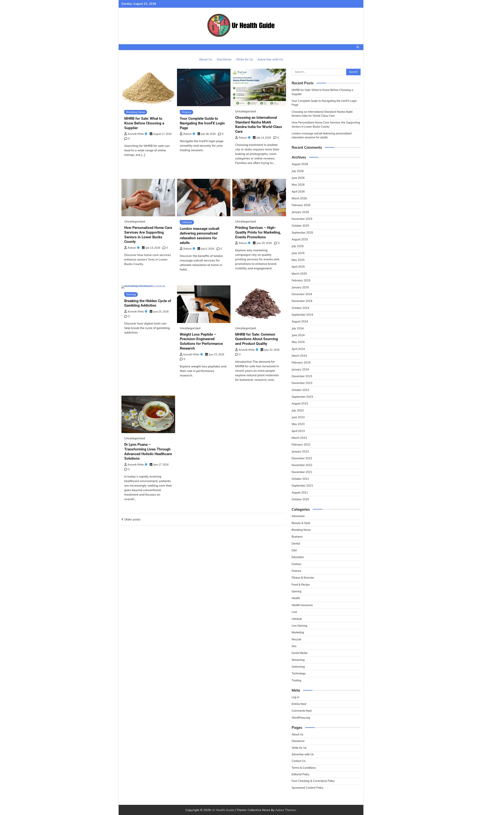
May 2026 (298, 184)
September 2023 (302, 396)
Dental (296, 543)
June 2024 (298, 335)
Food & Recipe (301, 584)
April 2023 (298, 431)
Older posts (132, 519)
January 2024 (300, 369)
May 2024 (298, 342)
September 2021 (302, 485)
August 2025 (300, 239)
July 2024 (298, 328)
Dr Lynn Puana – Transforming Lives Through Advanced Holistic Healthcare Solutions (148, 451)
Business (297, 536)
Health (296, 598)
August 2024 (300, 321)
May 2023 (298, 424)
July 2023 (298, 410)
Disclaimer (224, 59)
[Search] (358, 47)
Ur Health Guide (223, 810)
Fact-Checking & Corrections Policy (313, 781)
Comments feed (302, 710)
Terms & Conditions (304, 767)
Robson (187, 133)
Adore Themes (285, 810)
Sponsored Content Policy (307, 787)
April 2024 (298, 349)
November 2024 (302, 301)
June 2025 (298, 253)
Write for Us (244, 59)
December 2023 (302, 376)
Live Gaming (299, 625)
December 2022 (302, 458)
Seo (294, 646)
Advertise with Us (270, 59)
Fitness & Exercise (303, 577)
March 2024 (299, 355)
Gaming (131, 294)
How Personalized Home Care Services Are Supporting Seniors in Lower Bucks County (148, 234)
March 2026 (299, 198)
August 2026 (300, 164)
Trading (296, 680)
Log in (295, 697)
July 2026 (298, 171)
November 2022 (302, 465)
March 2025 (299, 273)
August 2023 (300, 403)
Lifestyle (187, 222)
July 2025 (298, 246)
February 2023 (301, 444)
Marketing (298, 632)
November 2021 (302, 472)
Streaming (298, 660)
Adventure (298, 516)
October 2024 (300, 308)
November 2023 (302, 383)
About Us (205, 59)
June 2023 (298, 417)
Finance (186, 112)
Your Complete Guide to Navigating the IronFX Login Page (202, 123)
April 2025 (298, 266)
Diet (294, 550)
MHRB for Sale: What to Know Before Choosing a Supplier (144, 123)
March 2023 (299, 437)
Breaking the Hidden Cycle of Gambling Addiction (147, 303)
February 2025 (301, 280)
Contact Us (298, 761)
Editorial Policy (301, 774)
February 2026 (301, 205)
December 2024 (302, 294)
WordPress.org (301, 717)
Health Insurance (302, 605)
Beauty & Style (301, 523)
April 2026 (298, 191)
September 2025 (302, 232)
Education (298, 557)
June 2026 (298, 178)
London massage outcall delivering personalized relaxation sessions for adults (199, 235)
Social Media (299, 653)
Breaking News (135, 112)
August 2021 (300, 492)
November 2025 (302, 219)
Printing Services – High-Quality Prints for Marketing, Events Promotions (258, 232)
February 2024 (301, 362)
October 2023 (300, 390)
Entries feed (299, 704)
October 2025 (300, 225)
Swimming (298, 666)
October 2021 (300, 479)
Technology (299, 673)
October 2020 (300, 499)
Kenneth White (136, 133)
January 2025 (300, 287)
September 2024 (302, 314)
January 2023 (300, 451)
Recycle (296, 639)
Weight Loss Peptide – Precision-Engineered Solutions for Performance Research (201, 341)
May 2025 (298, 260)
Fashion (296, 564)
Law (294, 612)
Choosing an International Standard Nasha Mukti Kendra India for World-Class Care (258, 124)
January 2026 (300, 212)
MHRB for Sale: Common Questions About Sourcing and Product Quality (256, 339)
